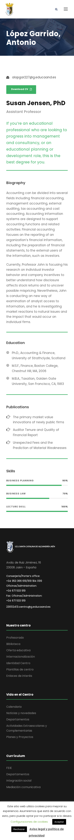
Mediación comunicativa (23, 787)
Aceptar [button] (59, 822)
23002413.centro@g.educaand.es (28, 607)
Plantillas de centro (20, 669)
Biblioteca (13, 644)
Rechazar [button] (19, 829)
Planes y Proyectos (19, 737)
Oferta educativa (18, 650)
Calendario (14, 707)
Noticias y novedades (21, 713)
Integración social (18, 780)
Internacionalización (20, 657)
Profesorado (15, 638)
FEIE (9, 768)
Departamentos (17, 719)
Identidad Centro (18, 663)
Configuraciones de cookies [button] (29, 822)
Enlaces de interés (19, 676)
